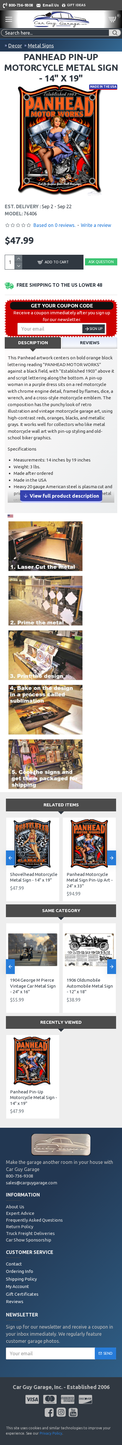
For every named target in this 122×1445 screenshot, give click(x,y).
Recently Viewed (61, 1022)
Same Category (61, 910)
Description (33, 342)
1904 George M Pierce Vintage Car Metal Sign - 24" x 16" (33, 986)
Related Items (61, 804)
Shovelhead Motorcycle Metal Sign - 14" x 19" (33, 877)
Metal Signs (41, 45)
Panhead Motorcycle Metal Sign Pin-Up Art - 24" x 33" (90, 880)
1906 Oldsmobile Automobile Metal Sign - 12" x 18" (90, 986)
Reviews (89, 342)
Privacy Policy (51, 1433)
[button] (10, 857)
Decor (15, 45)
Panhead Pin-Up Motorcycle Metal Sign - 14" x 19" (33, 1097)
